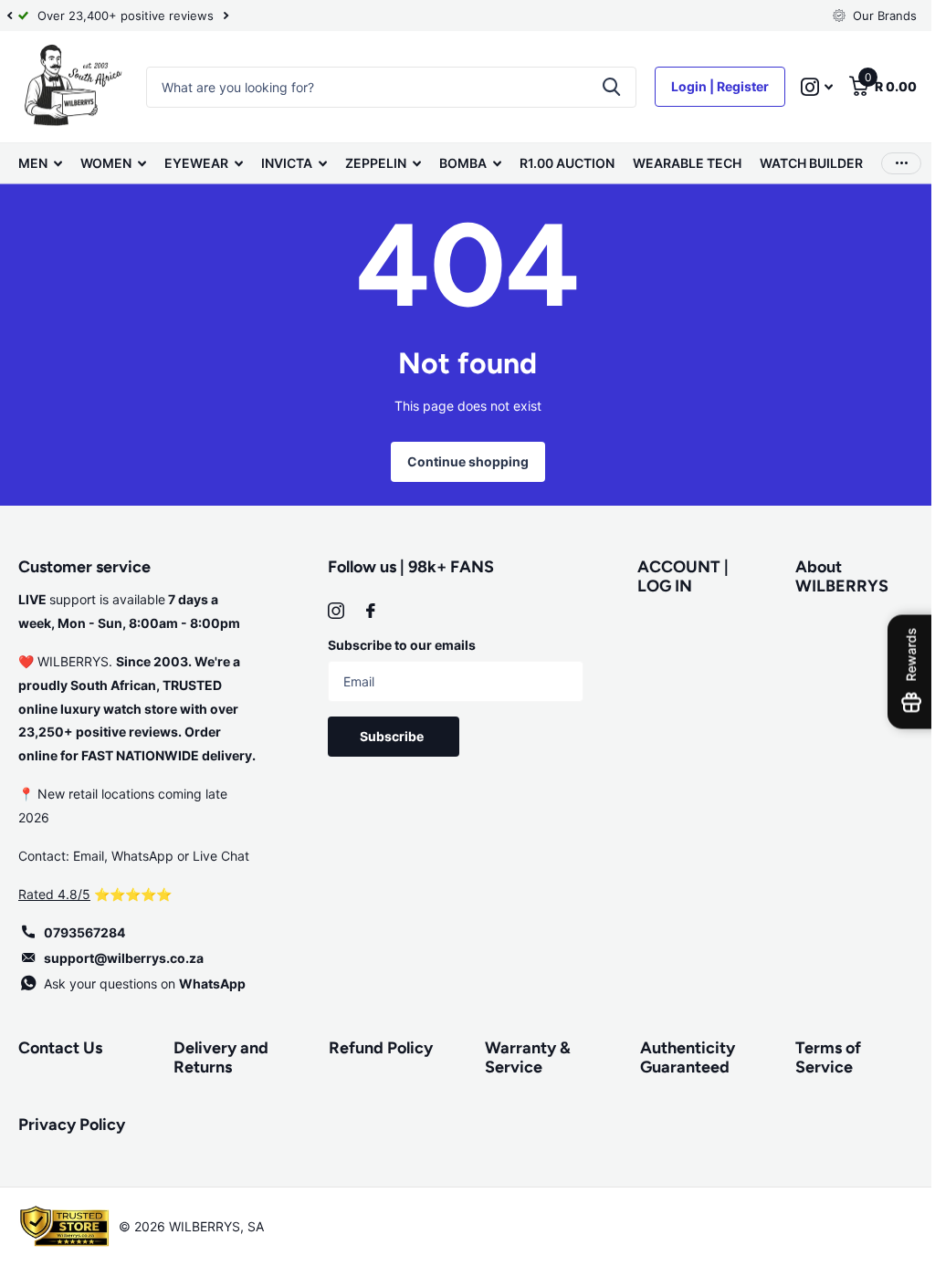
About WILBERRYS (830, 576)
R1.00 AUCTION (567, 163)
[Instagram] (332, 610)
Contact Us (60, 1048)
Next (225, 16)
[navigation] (9, 15)
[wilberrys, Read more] (803, 87)
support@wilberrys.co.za (124, 958)
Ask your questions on (145, 983)
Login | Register (706, 86)
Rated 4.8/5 (54, 894)
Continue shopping (460, 461)
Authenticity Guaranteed (678, 1057)
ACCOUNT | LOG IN (674, 576)
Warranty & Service (520, 1057)
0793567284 (84, 932)
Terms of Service (817, 1057)
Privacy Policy (71, 1124)
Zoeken (598, 87)
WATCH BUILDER (811, 163)
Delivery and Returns (219, 1057)
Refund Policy (376, 1048)
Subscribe (390, 736)
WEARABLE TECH (687, 163)
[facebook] (367, 610)
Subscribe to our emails (398, 645)
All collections (40, 162)
